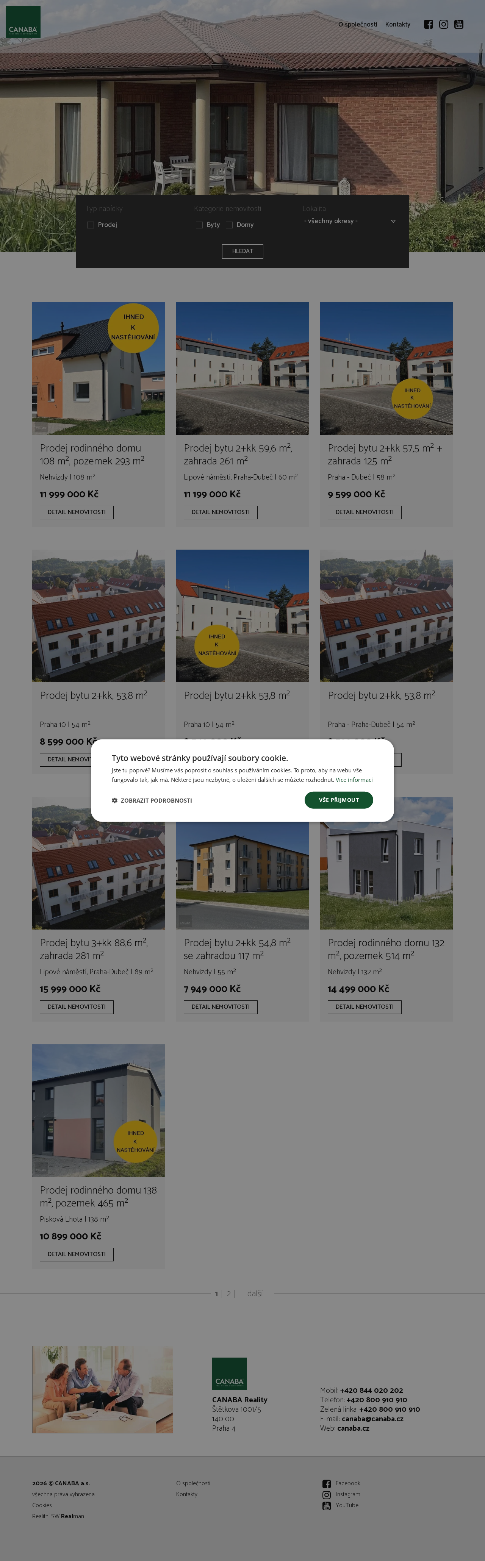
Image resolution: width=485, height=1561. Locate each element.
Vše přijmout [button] (339, 799)
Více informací (354, 779)
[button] (152, 800)
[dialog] (242, 780)
